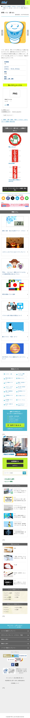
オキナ (6, 595)
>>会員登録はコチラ (5, 111)
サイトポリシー (9, 677)
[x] (13, 197)
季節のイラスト (21, 378)
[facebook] (8, 197)
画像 (8, 104)
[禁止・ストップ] (15, 139)
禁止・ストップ (12, 146)
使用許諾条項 (21, 680)
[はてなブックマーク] (17, 197)
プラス (18, 595)
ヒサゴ (18, 593)
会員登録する (15, 461)
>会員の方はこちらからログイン (15, 428)
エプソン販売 (8, 593)
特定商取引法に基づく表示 (11, 680)
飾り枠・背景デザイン (9, 405)
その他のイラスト (21, 395)
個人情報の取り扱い (18, 677)
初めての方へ (10, 625)
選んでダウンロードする (15, 85)
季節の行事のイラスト (9, 379)
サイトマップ (12, 627)
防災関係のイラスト (21, 392)
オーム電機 (8, 597)
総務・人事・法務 (8, 78)
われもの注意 (12, 163)
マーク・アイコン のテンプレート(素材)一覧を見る (15, 189)
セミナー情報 (8, 481)
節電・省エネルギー (8, 115)
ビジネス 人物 (9, 373)
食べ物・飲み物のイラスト (21, 387)
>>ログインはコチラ (16, 111)
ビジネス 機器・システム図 (21, 374)
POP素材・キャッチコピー (9, 400)
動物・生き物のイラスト (21, 383)
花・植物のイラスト (9, 383)
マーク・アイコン (21, 399)
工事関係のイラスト (9, 396)
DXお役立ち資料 (9, 479)
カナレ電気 (8, 599)
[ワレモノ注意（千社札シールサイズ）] (15, 172)
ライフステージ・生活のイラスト (21, 405)
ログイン (15, 465)
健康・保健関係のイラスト (9, 392)
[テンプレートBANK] (4, 2)
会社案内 (19, 627)
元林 (17, 597)
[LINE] (27, 197)
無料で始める (16, 425)
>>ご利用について (5, 109)
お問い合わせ (18, 625)
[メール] (3, 197)
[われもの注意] (15, 156)
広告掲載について (15, 683)
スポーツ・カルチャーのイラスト (9, 387)
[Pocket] (22, 197)
